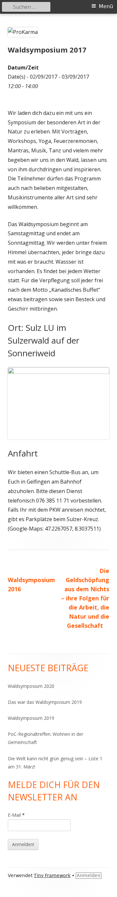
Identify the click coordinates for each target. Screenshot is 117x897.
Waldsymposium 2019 (31, 718)
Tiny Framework (52, 875)
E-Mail (16, 815)
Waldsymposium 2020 (31, 686)
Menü (106, 6)
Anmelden (88, 875)
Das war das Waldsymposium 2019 (45, 702)
